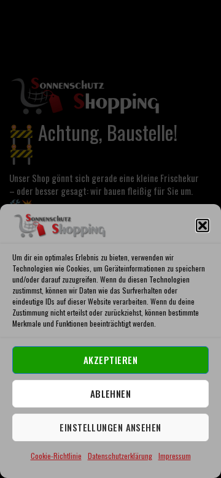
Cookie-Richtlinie (56, 455)
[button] (202, 225)
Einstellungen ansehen (110, 427)
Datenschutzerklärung (120, 455)
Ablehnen (110, 393)
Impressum (174, 455)
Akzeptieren (110, 359)
